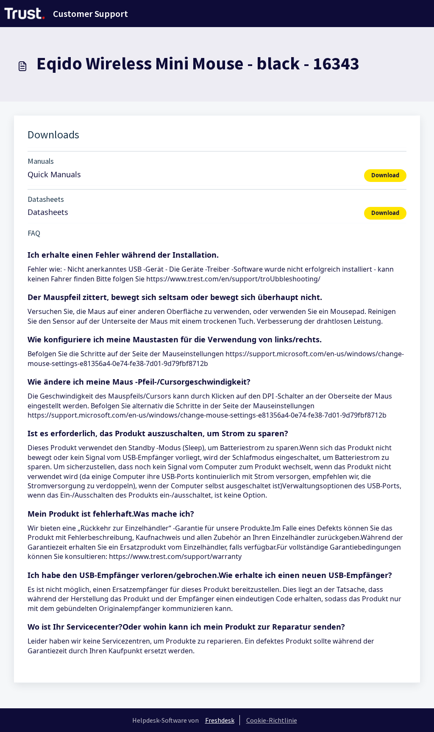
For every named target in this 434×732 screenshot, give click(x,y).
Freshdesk (219, 720)
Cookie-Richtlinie (271, 720)
